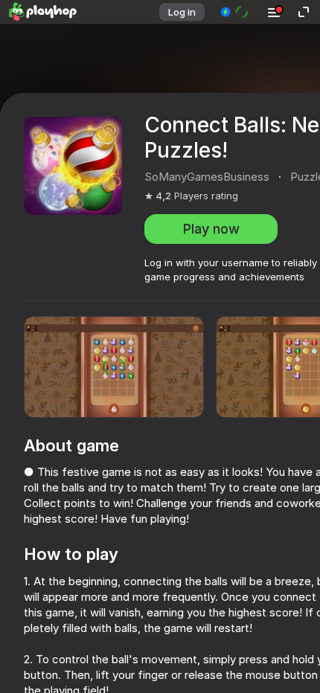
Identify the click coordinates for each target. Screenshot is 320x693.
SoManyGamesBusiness (206, 177)
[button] (235, 12)
